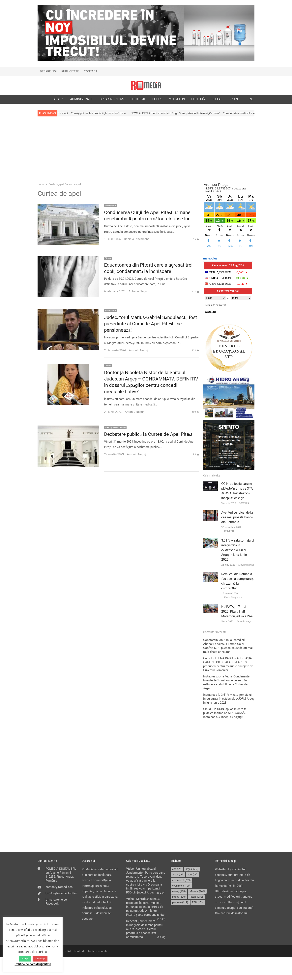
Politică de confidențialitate (33, 964)
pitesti (179, 896)
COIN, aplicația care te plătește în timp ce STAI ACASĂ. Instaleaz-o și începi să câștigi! (225, 713)
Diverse (108, 258)
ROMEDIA (244, 503)
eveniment (181, 885)
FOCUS (157, 99)
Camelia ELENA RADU (218, 658)
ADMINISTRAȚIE (81, 99)
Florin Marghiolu (233, 597)
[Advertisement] (146, 149)
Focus (123, 427)
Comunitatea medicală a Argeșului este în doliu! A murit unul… (212, 113)
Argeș (178, 874)
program (180, 902)
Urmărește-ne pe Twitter (61, 893)
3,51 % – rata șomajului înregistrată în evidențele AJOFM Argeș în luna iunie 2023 (237, 550)
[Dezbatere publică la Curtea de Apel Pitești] (68, 428)
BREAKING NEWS (112, 99)
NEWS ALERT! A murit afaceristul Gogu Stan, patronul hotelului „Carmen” (127, 113)
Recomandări (110, 206)
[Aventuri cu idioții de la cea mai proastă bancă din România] (210, 513)
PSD (198, 902)
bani (192, 874)
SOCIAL (217, 99)
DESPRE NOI (48, 71)
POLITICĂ (198, 99)
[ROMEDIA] (146, 85)
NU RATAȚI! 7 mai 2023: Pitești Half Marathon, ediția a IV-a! (237, 611)
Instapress (210, 694)
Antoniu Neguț (246, 564)
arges (192, 868)
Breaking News (111, 427)
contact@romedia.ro (59, 887)
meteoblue (210, 258)
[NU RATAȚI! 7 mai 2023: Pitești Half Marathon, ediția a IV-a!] (210, 607)
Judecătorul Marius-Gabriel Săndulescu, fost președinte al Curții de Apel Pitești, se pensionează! (150, 324)
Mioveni (197, 891)
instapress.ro (212, 676)
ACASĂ (58, 99)
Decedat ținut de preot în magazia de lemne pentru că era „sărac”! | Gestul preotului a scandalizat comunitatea (144, 929)
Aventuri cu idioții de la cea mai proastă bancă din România (237, 517)
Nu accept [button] (40, 958)
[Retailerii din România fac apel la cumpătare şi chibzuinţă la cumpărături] (210, 574)
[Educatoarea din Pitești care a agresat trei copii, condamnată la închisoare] (68, 259)
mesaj (179, 891)
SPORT (234, 99)
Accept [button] (24, 958)
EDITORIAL (138, 99)
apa (177, 868)
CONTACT (90, 71)
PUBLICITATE (70, 71)
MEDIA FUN (177, 99)
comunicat (181, 880)
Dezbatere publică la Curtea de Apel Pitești (149, 434)
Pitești (196, 896)
